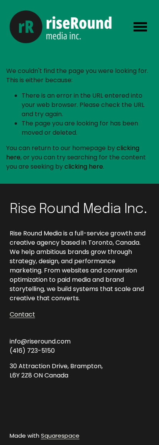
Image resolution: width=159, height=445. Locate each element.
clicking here (83, 166)
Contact (22, 314)
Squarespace (60, 435)
